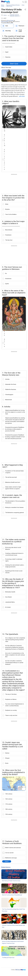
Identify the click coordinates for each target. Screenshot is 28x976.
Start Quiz (14, 64)
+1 (19, 16)
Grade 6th (12, 14)
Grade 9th (16, 16)
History (5, 15)
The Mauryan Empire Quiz (8, 957)
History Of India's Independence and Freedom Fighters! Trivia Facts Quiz (13, 942)
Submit (6, 861)
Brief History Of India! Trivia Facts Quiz (11, 880)
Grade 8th (12, 16)
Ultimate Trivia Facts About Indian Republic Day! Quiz (13, 926)
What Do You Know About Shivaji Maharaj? (12, 895)
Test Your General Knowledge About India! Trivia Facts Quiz (13, 910)
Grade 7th (16, 14)
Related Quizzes (5, 867)
